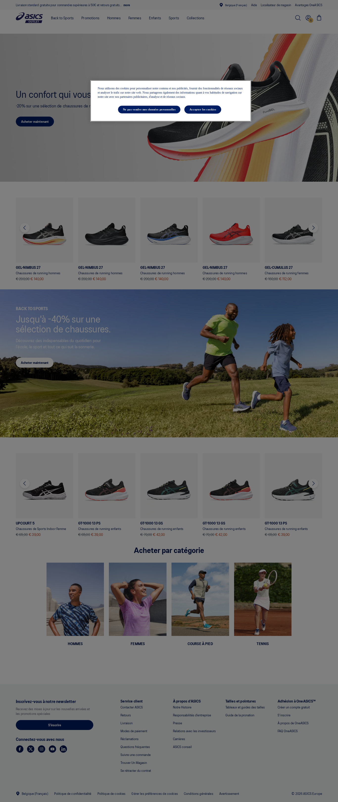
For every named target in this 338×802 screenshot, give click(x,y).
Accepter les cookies (203, 109)
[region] (170, 101)
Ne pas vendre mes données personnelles (149, 109)
